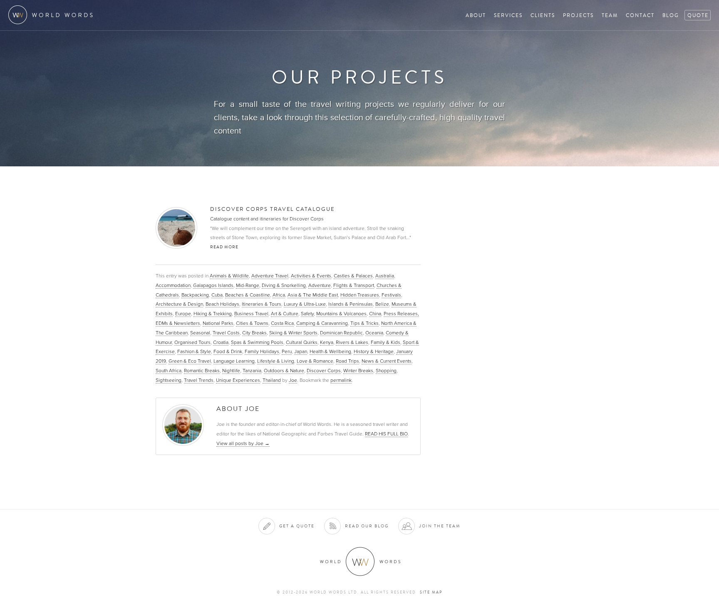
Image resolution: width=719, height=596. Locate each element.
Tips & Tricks (364, 323)
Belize (382, 304)
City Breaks (254, 333)
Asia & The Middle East (313, 295)
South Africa (168, 370)
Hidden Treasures (359, 295)
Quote (698, 15)
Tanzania (252, 370)
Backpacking (195, 295)
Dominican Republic (341, 333)
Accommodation (173, 285)
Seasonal (200, 333)
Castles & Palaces (353, 276)
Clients (543, 15)
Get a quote (297, 526)
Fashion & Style (194, 351)
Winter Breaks (358, 370)
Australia (384, 276)
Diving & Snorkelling (284, 285)
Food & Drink (227, 351)
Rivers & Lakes (352, 342)
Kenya (326, 342)
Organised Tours (192, 342)
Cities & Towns (252, 323)
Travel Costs (226, 333)
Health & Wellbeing (330, 351)
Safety (307, 314)
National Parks (218, 323)
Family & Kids (385, 342)
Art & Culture (284, 314)
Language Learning (234, 361)
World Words (53, 14)
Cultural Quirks (301, 342)
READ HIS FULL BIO (386, 434)
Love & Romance (315, 361)
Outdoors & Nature (284, 370)
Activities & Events (311, 276)
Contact (640, 15)
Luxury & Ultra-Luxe (305, 304)
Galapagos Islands (213, 285)
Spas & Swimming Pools (257, 342)
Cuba (217, 295)
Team (610, 15)
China (375, 314)
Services (508, 15)
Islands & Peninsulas (350, 304)
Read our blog (367, 526)
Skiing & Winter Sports (293, 333)
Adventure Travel (269, 276)
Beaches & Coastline (247, 295)
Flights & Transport (353, 285)
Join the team (440, 526)
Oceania (374, 333)
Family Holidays (262, 351)
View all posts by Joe (243, 443)
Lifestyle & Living (275, 361)
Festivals (391, 295)
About (476, 15)
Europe (183, 314)
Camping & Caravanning (322, 323)
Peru (287, 351)
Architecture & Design (179, 304)
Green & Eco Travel (190, 361)
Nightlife (231, 370)
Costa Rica (282, 323)
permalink (341, 380)
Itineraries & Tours (261, 304)
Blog (670, 15)
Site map (431, 592)
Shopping (386, 370)
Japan (300, 351)
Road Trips (347, 361)
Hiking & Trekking (212, 314)
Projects (578, 15)
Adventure (319, 285)
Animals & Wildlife (229, 276)
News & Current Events (387, 361)
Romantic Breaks (202, 370)
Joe (293, 380)
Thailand (272, 380)
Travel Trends (198, 380)
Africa (279, 295)
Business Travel (251, 314)
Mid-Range (247, 285)
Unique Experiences (238, 380)
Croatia (220, 342)
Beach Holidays (222, 304)
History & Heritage (374, 351)
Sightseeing (168, 380)
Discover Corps (324, 370)
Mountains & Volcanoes (341, 314)
